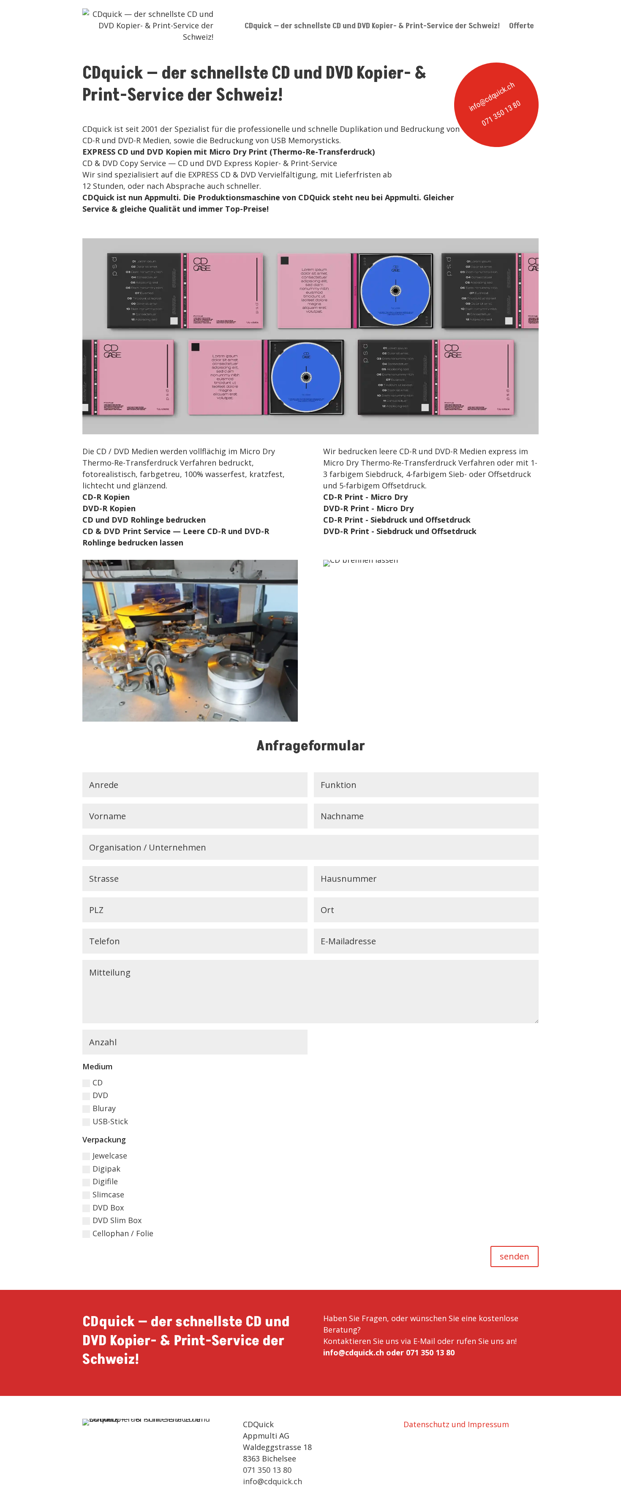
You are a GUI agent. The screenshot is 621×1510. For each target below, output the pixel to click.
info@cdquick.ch (491, 96)
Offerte (521, 25)
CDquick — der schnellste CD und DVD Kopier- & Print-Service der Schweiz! (372, 25)
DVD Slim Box (117, 1220)
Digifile (105, 1181)
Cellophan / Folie (123, 1233)
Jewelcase (110, 1155)
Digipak (106, 1169)
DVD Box (108, 1207)
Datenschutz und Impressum (456, 1424)
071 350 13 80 (501, 113)
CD (98, 1082)
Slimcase (108, 1194)
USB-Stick (110, 1121)
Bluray (104, 1108)
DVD (100, 1095)
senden (514, 1256)
